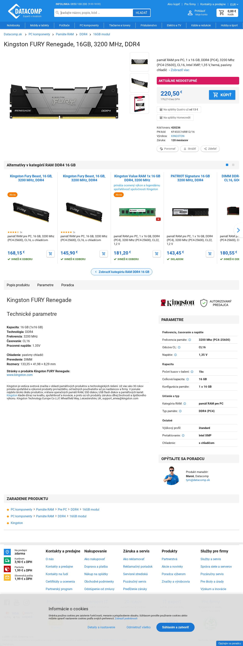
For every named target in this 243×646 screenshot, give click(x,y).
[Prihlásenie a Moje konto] (190, 13)
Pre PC (62, 509)
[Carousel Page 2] (233, 165)
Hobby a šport (229, 25)
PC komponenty (89, 25)
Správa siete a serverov (216, 566)
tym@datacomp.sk (198, 480)
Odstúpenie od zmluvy (99, 589)
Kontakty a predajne (59, 566)
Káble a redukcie (201, 25)
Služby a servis (211, 559)
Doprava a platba (96, 566)
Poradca (67, 285)
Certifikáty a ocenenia (60, 581)
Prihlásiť (200, 11)
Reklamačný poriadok (138, 566)
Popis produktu (18, 285)
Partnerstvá (169, 559)
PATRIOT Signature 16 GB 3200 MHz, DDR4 (190, 178)
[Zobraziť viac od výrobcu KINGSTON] (177, 303)
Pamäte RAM (65, 34)
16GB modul (101, 34)
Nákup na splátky (96, 574)
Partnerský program (59, 589)
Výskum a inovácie (213, 589)
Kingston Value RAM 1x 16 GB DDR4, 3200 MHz (137, 178)
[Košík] (222, 12)
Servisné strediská (135, 574)
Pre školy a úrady (212, 581)
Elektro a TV (174, 25)
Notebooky (13, 25)
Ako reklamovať (133, 559)
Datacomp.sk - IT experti (25, 11)
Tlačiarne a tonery (119, 25)
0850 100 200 (78, 4)
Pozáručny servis (212, 574)
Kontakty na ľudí (57, 574)
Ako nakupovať (94, 559)
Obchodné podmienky (99, 581)
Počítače (64, 25)
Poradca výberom (174, 574)
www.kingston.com (20, 375)
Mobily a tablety (39, 25)
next (238, 230)
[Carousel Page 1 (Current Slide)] (227, 165)
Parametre (45, 285)
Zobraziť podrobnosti (126, 618)
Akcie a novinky (172, 566)
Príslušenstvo (149, 25)
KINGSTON (177, 136)
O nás (50, 559)
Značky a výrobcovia (176, 581)
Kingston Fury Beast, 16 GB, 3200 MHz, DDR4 (31, 178)
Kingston (12, 395)
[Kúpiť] (50, 253)
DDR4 (83, 34)
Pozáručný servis (134, 581)
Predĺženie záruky (135, 589)
